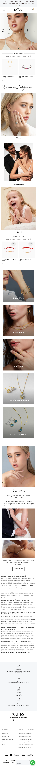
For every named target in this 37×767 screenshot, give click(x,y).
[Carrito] (32, 10)
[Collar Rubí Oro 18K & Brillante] (10, 67)
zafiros (3, 587)
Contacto (5, 742)
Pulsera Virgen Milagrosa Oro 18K (9, 260)
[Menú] (4, 10)
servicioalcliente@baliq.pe (18, 717)
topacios (14, 587)
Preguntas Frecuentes (25, 733)
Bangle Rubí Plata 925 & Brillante (26, 77)
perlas (17, 587)
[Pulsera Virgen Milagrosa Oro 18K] (10, 250)
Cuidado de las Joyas (24, 747)
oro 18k (21, 585)
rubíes (31, 585)
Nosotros (5, 733)
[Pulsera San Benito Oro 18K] (27, 250)
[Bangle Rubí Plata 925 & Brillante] (27, 67)
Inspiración (5, 736)
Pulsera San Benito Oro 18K (25, 260)
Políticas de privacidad (25, 739)
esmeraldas (8, 587)
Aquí (19, 5)
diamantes (26, 585)
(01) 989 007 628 (18, 720)
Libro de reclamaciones (25, 744)
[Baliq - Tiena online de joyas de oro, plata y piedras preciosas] (18, 9)
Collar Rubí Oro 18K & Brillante (8, 77)
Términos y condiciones (25, 742)
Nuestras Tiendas (7, 739)
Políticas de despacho (25, 736)
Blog (3, 744)
